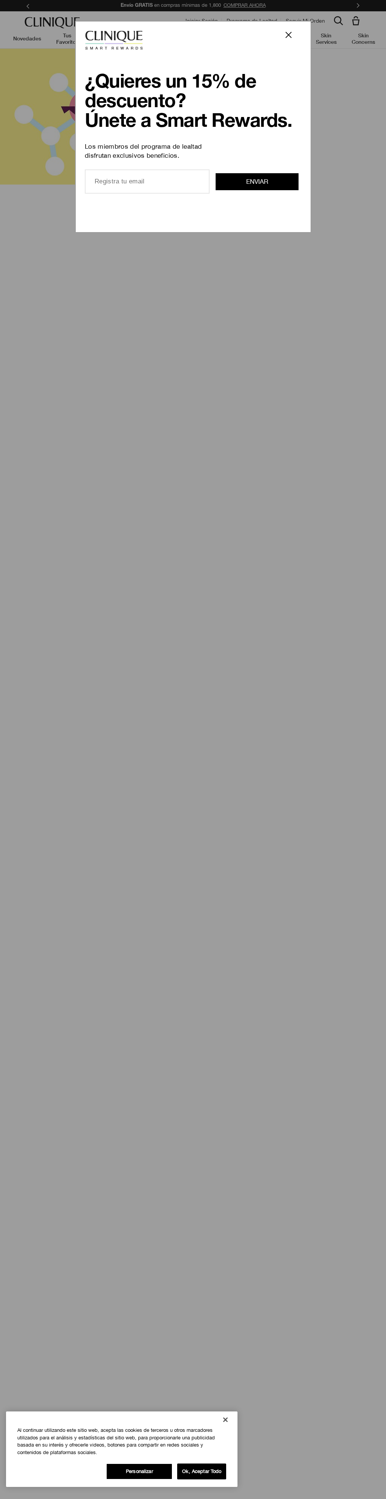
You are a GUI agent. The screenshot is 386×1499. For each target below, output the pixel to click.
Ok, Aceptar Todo (201, 1471)
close (292, 39)
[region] (121, 1449)
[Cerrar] (225, 1419)
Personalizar (139, 1471)
